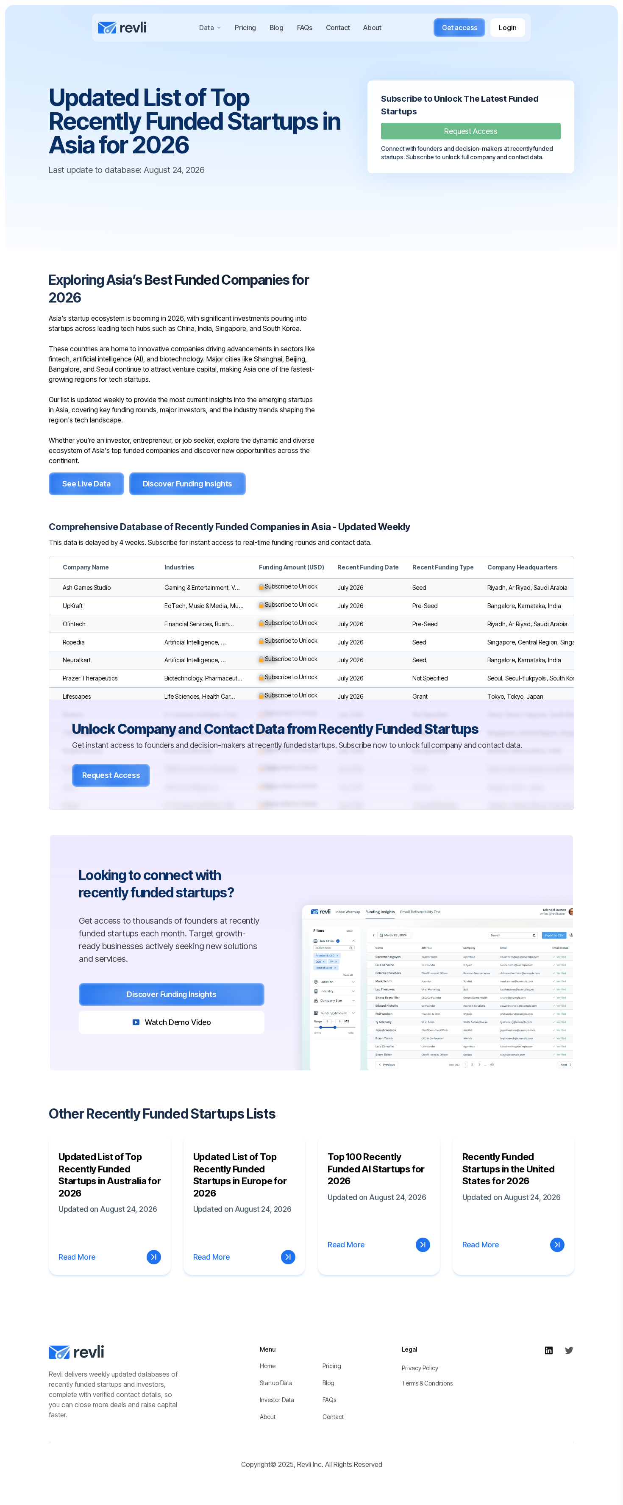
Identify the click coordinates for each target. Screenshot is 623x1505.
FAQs (304, 27)
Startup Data (276, 1382)
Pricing (245, 27)
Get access (459, 27)
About (372, 27)
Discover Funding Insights (188, 483)
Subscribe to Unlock (290, 586)
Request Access (470, 131)
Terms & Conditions (427, 1383)
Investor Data (277, 1399)
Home (267, 1365)
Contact (338, 27)
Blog (277, 27)
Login (507, 27)
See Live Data (86, 483)
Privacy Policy (420, 1368)
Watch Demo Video (178, 1022)
